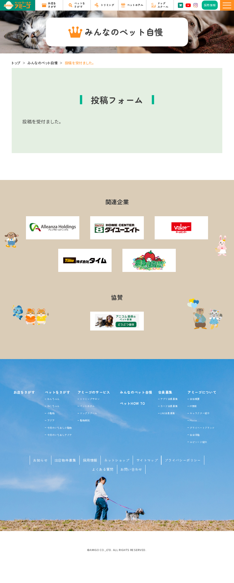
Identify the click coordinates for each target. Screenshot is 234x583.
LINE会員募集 (167, 413)
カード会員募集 (168, 406)
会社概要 (195, 398)
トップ (16, 62)
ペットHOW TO (132, 403)
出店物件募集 (65, 460)
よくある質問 (103, 469)
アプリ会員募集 (168, 398)
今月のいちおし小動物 (59, 427)
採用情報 (90, 460)
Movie (193, 420)
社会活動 (195, 434)
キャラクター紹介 (199, 413)
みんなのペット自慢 (42, 62)
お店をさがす (24, 392)
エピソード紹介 (198, 442)
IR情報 (193, 406)
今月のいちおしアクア (59, 434)
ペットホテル (87, 406)
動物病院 (85, 420)
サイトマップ (147, 460)
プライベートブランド (202, 427)
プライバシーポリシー (183, 460)
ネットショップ (116, 460)
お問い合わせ (131, 469)
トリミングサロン (90, 398)
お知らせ (40, 460)
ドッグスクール (88, 413)
